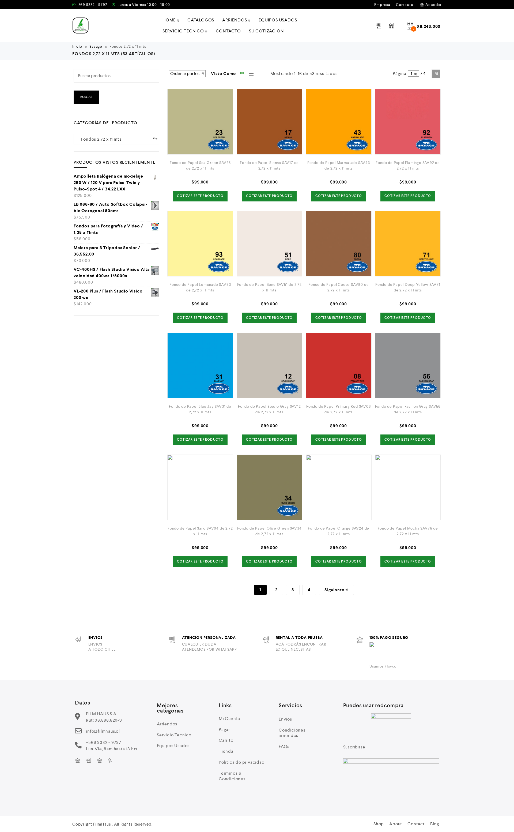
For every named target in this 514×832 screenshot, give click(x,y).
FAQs (284, 746)
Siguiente (436, 73)
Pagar (224, 729)
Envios (285, 719)
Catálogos (200, 20)
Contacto (404, 4)
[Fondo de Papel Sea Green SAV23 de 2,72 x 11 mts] (200, 122)
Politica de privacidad (242, 762)
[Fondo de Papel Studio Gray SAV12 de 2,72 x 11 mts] (269, 365)
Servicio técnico (183, 31)
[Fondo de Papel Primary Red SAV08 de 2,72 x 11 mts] (338, 365)
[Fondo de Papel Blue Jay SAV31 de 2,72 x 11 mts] (200, 365)
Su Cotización (266, 31)
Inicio (77, 46)
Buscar (86, 97)
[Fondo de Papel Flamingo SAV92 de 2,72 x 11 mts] (408, 122)
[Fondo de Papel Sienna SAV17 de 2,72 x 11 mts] (269, 122)
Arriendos (234, 20)
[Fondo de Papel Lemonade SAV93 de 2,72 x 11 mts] (200, 243)
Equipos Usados (278, 20)
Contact (416, 824)
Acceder (433, 4)
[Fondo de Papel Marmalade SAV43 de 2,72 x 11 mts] (338, 122)
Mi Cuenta (229, 718)
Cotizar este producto (200, 196)
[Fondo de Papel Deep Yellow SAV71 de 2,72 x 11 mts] (408, 243)
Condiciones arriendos (292, 733)
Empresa (382, 4)
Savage (95, 46)
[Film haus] (80, 25)
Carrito (226, 740)
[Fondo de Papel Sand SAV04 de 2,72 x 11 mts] (200, 487)
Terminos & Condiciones (232, 776)
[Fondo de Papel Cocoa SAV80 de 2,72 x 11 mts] (338, 243)
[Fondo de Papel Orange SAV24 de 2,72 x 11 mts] (338, 487)
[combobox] (116, 139)
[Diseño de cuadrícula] (242, 73)
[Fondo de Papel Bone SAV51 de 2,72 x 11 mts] (269, 243)
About (395, 824)
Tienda (226, 751)
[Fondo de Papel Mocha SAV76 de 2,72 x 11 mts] (408, 487)
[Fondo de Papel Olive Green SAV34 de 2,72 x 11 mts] (269, 487)
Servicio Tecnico (174, 735)
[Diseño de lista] (249, 73)
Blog (434, 824)
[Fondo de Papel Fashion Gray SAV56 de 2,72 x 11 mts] (408, 365)
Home (169, 20)
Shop (378, 824)
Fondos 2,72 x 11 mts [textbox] (116, 139)
